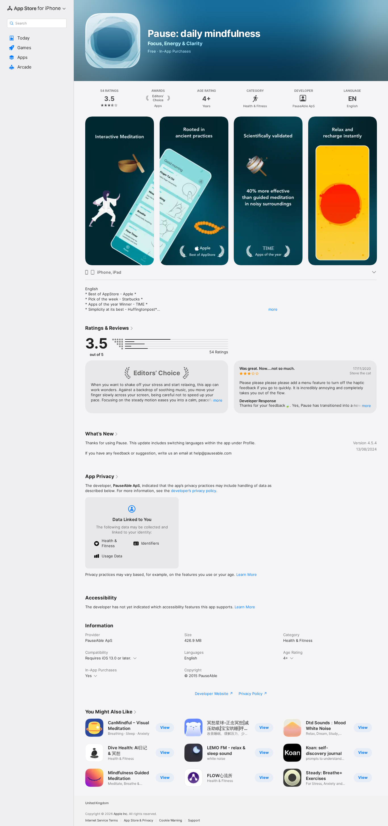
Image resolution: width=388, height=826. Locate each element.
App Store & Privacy (138, 820)
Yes (88, 675)
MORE (217, 400)
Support (194, 820)
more (273, 309)
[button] (36, 38)
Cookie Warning (170, 820)
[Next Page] (382, 99)
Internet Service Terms (101, 820)
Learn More (246, 574)
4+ (285, 658)
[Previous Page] (80, 99)
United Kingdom (97, 803)
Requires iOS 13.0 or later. (108, 658)
